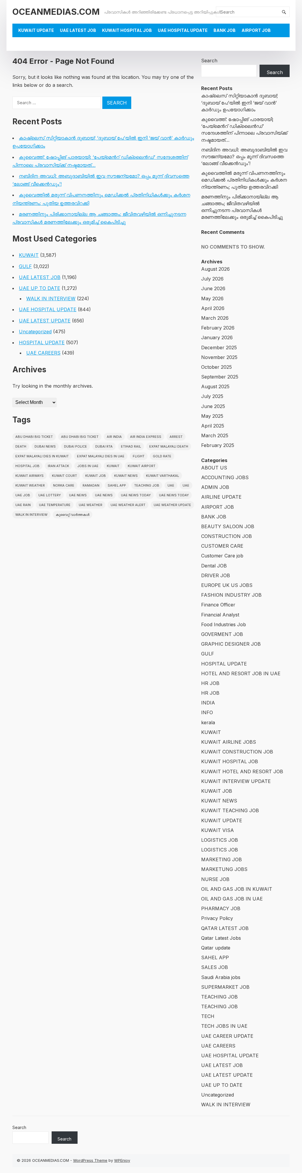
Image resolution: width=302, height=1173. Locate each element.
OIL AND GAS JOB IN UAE (232, 899)
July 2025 (212, 396)
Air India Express (145, 437)
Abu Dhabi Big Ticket (34, 437)
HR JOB (210, 683)
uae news (78, 495)
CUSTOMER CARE (222, 546)
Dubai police (75, 446)
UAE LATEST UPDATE (44, 321)
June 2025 (213, 406)
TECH (207, 1016)
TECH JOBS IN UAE (224, 1026)
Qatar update (215, 948)
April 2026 (212, 308)
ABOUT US (214, 468)
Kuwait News (126, 476)
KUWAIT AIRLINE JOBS (228, 742)
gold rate (162, 456)
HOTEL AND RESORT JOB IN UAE (240, 673)
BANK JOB (225, 30)
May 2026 (212, 298)
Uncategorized (35, 332)
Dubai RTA (104, 446)
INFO (207, 712)
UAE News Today (136, 495)
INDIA (208, 703)
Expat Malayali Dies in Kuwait (42, 456)
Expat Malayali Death (168, 446)
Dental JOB (214, 566)
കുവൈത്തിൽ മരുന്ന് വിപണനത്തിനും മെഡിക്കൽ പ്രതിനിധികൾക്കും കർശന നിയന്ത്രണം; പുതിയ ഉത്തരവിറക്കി (244, 180)
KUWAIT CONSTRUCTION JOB (237, 752)
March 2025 (214, 435)
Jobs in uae (88, 466)
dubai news (45, 446)
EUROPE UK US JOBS (226, 585)
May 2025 (212, 416)
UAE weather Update (172, 505)
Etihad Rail (131, 446)
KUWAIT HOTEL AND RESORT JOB (242, 771)
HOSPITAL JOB (27, 466)
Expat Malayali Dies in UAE (100, 456)
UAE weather (90, 505)
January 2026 (217, 337)
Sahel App (117, 485)
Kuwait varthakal (162, 476)
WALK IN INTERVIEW (51, 298)
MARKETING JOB (221, 859)
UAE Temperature (54, 505)
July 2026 (212, 279)
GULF (25, 266)
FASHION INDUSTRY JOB (231, 595)
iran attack (58, 466)
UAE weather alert (128, 505)
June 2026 (213, 288)
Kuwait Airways (29, 476)
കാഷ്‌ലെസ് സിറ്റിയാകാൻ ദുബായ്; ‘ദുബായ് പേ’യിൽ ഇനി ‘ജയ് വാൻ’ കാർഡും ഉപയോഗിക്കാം (239, 102)
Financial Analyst (220, 615)
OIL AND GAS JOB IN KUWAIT (236, 889)
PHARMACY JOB (220, 908)
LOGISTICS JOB (219, 840)
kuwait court (64, 476)
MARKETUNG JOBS (224, 869)
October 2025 (216, 367)
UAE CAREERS (43, 353)
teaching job (146, 485)
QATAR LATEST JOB (225, 928)
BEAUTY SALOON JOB (227, 526)
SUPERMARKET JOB (225, 987)
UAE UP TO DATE (39, 288)
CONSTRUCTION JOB (226, 536)
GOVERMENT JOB (222, 634)
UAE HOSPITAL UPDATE (183, 30)
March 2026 (215, 318)
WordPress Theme (90, 1160)
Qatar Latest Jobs (221, 938)
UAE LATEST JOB (78, 30)
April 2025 (212, 426)
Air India (114, 437)
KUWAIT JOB (216, 791)
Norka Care (63, 485)
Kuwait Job (95, 476)
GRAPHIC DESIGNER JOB (231, 644)
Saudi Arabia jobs (220, 977)
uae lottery (49, 495)
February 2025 (217, 445)
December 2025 (219, 347)
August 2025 (215, 386)
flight (139, 456)
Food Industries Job (223, 624)
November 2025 (219, 357)
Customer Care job (222, 556)
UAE (171, 485)
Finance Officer (218, 605)
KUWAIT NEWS (219, 801)
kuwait (113, 466)
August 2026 (215, 269)
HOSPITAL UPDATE (42, 342)
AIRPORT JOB (256, 30)
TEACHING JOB (219, 997)
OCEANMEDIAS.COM (56, 11)
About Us (29, 43)
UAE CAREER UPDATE (227, 1036)
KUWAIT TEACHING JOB (230, 810)
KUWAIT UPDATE (36, 30)
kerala (208, 722)
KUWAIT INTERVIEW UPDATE (236, 781)
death (20, 446)
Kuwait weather (30, 485)
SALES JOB (214, 967)
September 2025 (219, 377)
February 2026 (217, 328)
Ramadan (91, 485)
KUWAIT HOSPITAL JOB (127, 30)
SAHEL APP (215, 957)
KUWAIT (29, 255)
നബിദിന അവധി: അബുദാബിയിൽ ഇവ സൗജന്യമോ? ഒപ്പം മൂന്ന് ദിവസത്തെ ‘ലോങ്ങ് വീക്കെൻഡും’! (244, 156)
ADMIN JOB (215, 487)
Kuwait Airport (141, 466)
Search (209, 60)
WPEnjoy (122, 1160)
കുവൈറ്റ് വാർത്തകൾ (72, 515)
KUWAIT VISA (217, 830)
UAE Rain (23, 505)
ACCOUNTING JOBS (225, 477)
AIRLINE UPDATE (221, 497)
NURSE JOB (215, 879)
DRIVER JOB (215, 575)
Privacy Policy (217, 918)
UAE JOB (22, 495)
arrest (176, 437)
